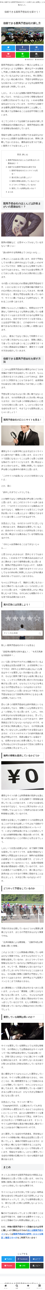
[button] (40, 633)
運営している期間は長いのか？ (24, 188)
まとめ (10, 192)
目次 (19, 154)
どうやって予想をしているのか (24, 185)
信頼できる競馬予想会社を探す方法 (22, 167)
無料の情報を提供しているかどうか (26, 181)
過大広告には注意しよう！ (22, 177)
